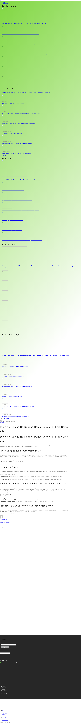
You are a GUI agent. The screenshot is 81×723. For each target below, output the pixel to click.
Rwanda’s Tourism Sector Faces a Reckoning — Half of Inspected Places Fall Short (19, 74)
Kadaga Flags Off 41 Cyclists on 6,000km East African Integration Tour (24, 23)
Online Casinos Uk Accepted (5, 494)
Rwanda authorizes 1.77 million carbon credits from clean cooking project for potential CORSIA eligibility (35, 355)
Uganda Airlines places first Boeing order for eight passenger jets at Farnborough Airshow (20, 210)
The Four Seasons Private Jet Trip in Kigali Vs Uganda (13, 103)
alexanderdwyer (3, 519)
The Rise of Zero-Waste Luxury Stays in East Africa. (12, 328)
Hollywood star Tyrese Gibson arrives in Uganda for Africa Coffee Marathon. (26, 92)
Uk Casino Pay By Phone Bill (5, 495)
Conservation (6, 242)
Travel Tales (5, 86)
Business (6, 208)
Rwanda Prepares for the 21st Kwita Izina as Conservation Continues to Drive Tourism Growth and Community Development (27, 54)
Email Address (4, 643)
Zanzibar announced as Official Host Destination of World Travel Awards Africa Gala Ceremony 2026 (22, 64)
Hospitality (17, 316)
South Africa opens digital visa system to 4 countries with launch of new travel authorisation (20, 34)
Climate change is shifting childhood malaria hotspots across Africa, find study (18, 406)
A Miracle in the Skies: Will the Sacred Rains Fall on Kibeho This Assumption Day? (18, 123)
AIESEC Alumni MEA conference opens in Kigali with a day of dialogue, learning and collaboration (21, 113)
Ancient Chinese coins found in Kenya (9, 288)
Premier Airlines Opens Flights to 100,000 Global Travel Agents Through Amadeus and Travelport (22, 240)
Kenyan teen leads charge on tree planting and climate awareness (15, 298)
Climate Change (4, 131)
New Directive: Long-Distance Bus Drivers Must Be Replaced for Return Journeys (18, 44)
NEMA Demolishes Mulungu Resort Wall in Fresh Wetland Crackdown (16, 308)
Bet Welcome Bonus (5, 522)
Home (3, 685)
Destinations (5, 3)
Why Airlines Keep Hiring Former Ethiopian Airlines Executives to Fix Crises (17, 200)
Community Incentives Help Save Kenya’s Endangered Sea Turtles (15, 278)
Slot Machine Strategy (6, 521)
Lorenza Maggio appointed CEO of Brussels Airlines (12, 220)
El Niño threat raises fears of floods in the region (12, 396)
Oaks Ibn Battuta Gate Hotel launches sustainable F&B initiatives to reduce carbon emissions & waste (22, 318)
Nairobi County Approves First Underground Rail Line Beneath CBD (15, 84)
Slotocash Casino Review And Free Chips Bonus (9, 513)
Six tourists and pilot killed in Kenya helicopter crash (13, 190)
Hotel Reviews (20, 326)
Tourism (6, 101)
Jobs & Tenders (6, 418)
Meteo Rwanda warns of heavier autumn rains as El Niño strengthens (16, 366)
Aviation (3, 101)
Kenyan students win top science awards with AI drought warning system (17, 143)
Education (8, 286)
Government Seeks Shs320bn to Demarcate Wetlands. (13, 133)
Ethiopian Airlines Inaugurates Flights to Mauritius (12, 230)
